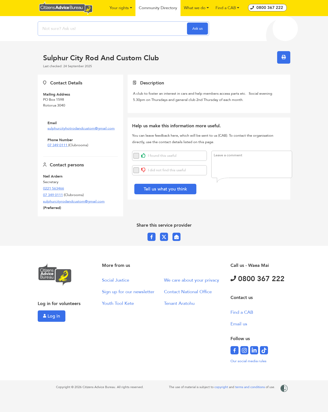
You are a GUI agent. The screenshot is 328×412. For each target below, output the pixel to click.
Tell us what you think (165, 189)
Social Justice (115, 280)
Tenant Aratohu (179, 303)
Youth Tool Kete (118, 303)
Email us (238, 324)
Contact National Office (188, 292)
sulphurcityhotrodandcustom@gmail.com (81, 128)
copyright (221, 387)
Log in (53, 316)
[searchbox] (113, 29)
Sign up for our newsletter (128, 292)
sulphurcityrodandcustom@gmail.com (74, 201)
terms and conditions (250, 387)
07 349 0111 (58, 145)
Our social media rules (248, 361)
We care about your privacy (191, 280)
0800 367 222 (260, 279)
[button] (120, 8)
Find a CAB (241, 312)
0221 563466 (53, 188)
